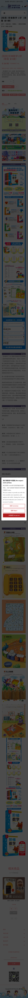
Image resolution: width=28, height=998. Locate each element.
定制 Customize (14, 506)
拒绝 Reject (14, 510)
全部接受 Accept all (14, 515)
